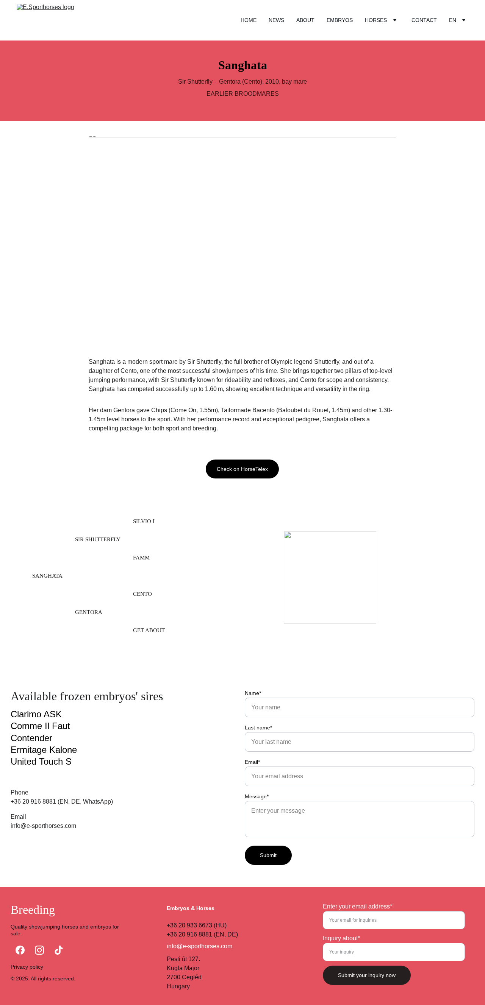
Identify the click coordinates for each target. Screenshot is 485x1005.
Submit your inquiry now (367, 975)
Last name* (258, 728)
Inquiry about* (341, 938)
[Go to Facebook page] (20, 950)
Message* (257, 796)
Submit (268, 855)
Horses (376, 20)
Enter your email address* (357, 906)
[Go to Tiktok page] (58, 950)
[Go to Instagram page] (39, 950)
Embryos (340, 20)
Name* (253, 693)
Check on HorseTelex (242, 469)
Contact (424, 20)
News (276, 20)
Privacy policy (27, 967)
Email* (252, 762)
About (305, 20)
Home (249, 20)
